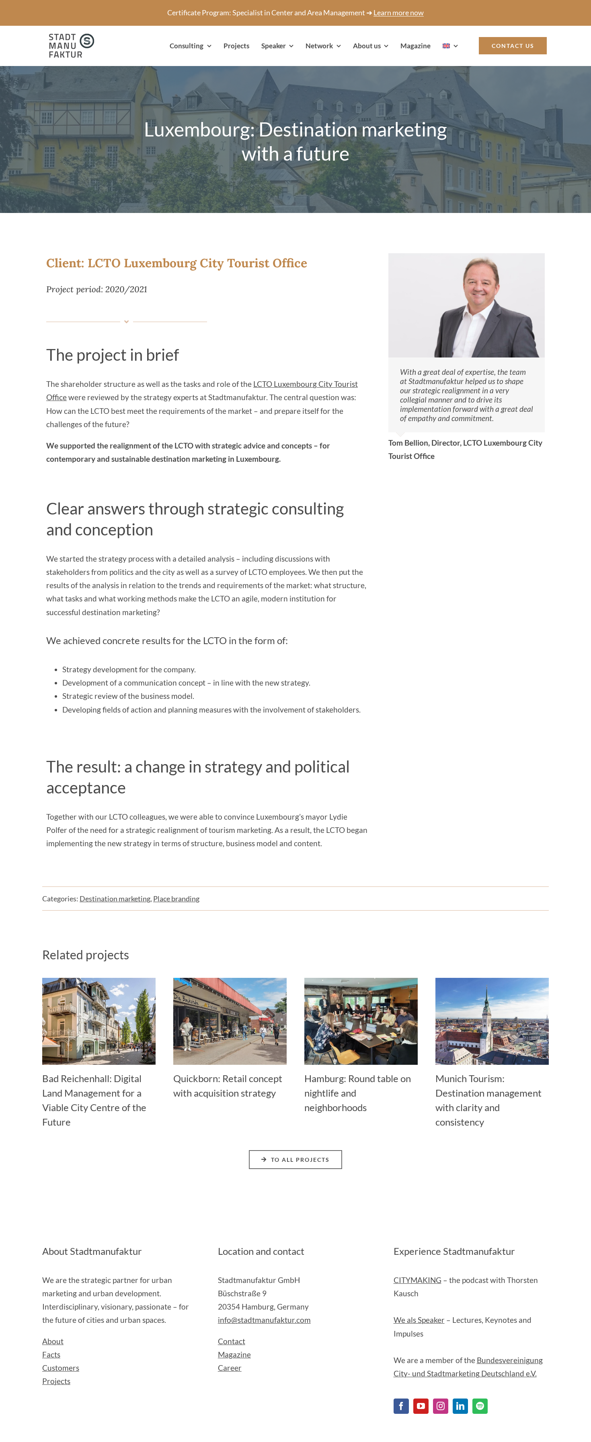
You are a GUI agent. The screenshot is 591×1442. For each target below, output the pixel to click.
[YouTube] (421, 1406)
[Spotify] (480, 1406)
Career (230, 1367)
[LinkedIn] (460, 1406)
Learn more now (398, 12)
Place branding (176, 898)
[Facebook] (401, 1406)
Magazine (234, 1354)
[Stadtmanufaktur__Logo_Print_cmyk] (68, 37)
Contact (231, 1341)
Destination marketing (115, 898)
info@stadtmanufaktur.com (264, 1319)
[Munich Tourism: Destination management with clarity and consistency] (492, 982)
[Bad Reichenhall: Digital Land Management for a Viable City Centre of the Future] (99, 982)
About (53, 1341)
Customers (60, 1367)
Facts (51, 1354)
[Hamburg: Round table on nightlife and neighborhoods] (361, 982)
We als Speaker (419, 1319)
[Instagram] (440, 1406)
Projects (56, 1381)
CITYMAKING (417, 1280)
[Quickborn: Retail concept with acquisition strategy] (230, 982)
